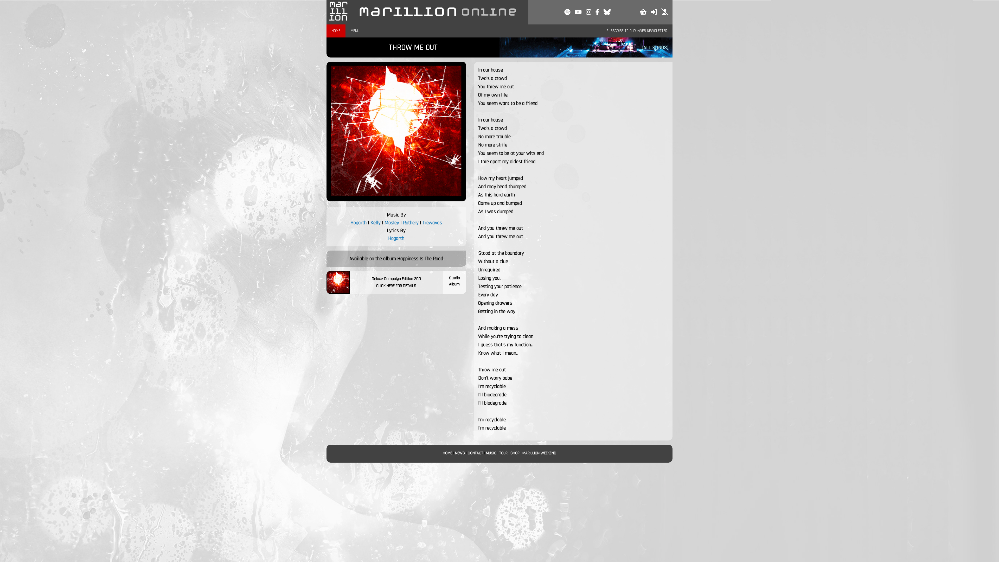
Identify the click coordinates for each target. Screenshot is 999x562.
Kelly (375, 222)
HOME (336, 30)
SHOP (515, 453)
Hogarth (358, 222)
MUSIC (491, 453)
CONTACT (475, 453)
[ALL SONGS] (655, 47)
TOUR (503, 453)
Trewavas (432, 222)
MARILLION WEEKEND (539, 453)
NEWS (460, 453)
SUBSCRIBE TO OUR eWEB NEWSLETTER (636, 30)
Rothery (411, 222)
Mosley (392, 222)
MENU (355, 30)
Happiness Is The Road (420, 258)
